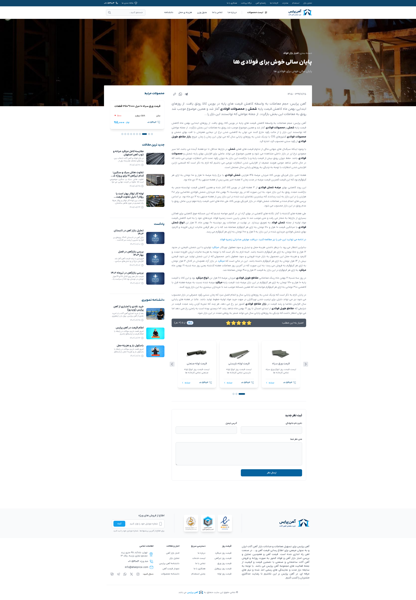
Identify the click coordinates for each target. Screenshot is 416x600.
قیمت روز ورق (224, 563)
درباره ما (201, 553)
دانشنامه (168, 12)
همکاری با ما (232, 3)
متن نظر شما (296, 439)
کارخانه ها (274, 3)
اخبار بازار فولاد (291, 53)
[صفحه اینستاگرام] (138, 574)
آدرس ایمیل (231, 423)
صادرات (285, 3)
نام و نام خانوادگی (294, 423)
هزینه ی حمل (185, 12)
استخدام (295, 3)
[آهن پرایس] (275, 523)
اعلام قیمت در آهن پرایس (130, 327)
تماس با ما (217, 12)
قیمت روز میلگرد (223, 553)
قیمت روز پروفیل (222, 568)
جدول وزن (202, 12)
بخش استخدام (198, 573)
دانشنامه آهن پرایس (169, 563)
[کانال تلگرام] (118, 574)
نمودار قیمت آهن (170, 568)
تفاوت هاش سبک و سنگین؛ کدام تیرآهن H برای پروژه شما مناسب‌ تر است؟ (127, 176)
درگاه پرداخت (246, 3)
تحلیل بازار (307, 3)
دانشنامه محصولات (170, 573)
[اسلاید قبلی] (172, 364)
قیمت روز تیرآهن (222, 558)
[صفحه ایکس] (131, 574)
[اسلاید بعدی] (306, 364)
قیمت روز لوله (224, 573)
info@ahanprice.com (136, 567)
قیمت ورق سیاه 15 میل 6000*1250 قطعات (137, 106)
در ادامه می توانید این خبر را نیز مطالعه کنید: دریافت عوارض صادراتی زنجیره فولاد (263, 239)
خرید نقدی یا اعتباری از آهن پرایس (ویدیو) (128, 308)
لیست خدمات (198, 558)
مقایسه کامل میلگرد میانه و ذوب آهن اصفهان (128, 153)
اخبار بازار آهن (172, 553)
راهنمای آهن (261, 3)
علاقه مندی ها (128, 3)
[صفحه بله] (112, 574)
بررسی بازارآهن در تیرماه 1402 (127, 273)
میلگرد (215, 247)
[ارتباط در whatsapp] (125, 574)
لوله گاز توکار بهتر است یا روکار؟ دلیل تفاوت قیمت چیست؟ (130, 197)
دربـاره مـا (232, 12)
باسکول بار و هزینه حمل (130, 345)
